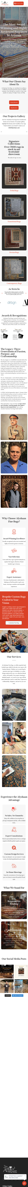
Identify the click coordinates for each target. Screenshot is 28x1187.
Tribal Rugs (14, 191)
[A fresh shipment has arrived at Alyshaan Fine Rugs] (7, 986)
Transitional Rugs (14, 222)
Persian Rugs (14, 252)
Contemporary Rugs (14, 283)
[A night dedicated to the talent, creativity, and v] (7, 971)
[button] (18, 3)
